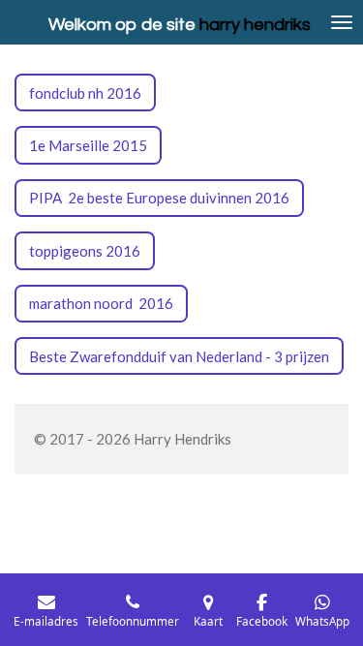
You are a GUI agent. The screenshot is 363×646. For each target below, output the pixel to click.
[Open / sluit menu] (341, 22)
